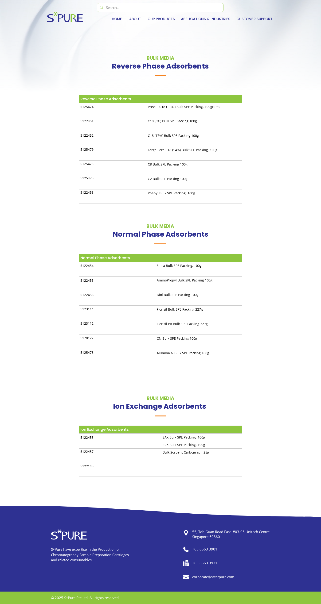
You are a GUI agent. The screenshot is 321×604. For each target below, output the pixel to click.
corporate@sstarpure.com (213, 576)
